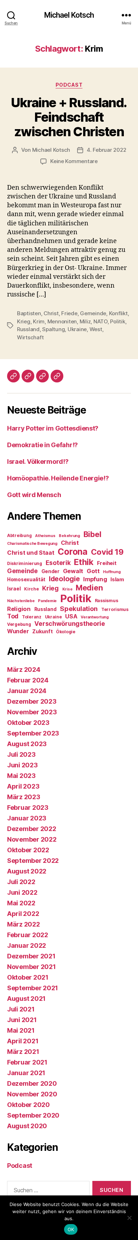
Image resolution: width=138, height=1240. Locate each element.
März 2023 (23, 797)
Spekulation (79, 608)
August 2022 (26, 871)
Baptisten (29, 313)
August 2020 (27, 1126)
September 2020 (33, 1115)
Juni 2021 (22, 1019)
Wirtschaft (30, 337)
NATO (100, 321)
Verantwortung (95, 617)
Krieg (23, 321)
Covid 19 (107, 551)
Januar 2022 (26, 945)
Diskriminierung (24, 563)
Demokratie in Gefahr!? (42, 445)
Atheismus (45, 536)
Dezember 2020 (32, 1083)
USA (71, 616)
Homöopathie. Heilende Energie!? (58, 478)
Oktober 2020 (28, 1104)
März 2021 (23, 1051)
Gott (93, 571)
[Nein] (129, 1217)
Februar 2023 (27, 807)
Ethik (83, 562)
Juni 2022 (22, 892)
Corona (72, 551)
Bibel (93, 534)
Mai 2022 (21, 903)
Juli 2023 (21, 754)
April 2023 (23, 786)
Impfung (95, 579)
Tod (12, 616)
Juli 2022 (21, 882)
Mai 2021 (21, 1030)
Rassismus (106, 600)
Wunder (18, 631)
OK (71, 1229)
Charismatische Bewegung (32, 543)
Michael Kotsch (69, 15)
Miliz (85, 321)
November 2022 (32, 839)
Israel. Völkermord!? (38, 461)
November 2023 (32, 712)
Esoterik (58, 562)
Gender (50, 571)
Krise (67, 589)
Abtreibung (19, 535)
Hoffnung (111, 572)
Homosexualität (26, 579)
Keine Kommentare (74, 161)
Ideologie (64, 579)
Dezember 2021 (31, 956)
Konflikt (118, 313)
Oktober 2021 (27, 977)
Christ (51, 313)
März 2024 (23, 669)
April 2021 (22, 1041)
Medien (89, 587)
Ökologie (65, 631)
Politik (117, 321)
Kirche (31, 589)
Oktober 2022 (28, 850)
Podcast (69, 85)
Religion (19, 608)
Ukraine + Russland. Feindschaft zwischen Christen (69, 117)
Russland (28, 329)
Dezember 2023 (32, 701)
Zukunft (42, 631)
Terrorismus (114, 609)
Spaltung (53, 329)
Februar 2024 (27, 680)
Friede (69, 313)
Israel (14, 589)
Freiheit (106, 563)
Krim (39, 321)
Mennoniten (62, 321)
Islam (117, 579)
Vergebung (19, 624)
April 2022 (23, 913)
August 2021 (26, 998)
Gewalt (73, 571)
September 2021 (32, 988)
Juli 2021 (21, 1009)
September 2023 (33, 733)
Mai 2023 (21, 775)
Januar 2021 (26, 1073)
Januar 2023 (26, 818)
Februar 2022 (27, 935)
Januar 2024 (26, 690)
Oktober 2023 (28, 722)
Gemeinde (93, 313)
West (96, 329)
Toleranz (31, 616)
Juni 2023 (22, 765)
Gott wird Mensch (34, 494)
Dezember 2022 (31, 828)
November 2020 (32, 1094)
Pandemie (47, 601)
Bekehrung (69, 536)
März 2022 (23, 924)
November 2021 (31, 966)
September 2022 (33, 860)
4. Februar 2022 (106, 149)
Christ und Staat (30, 552)
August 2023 (27, 744)
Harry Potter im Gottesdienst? (52, 428)
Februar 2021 (27, 1062)
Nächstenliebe (21, 601)
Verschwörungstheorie (69, 623)
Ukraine (77, 329)
